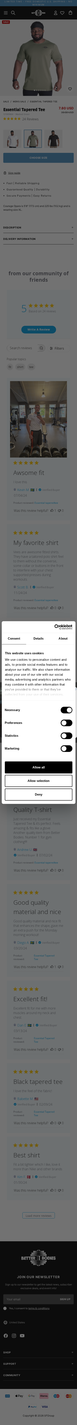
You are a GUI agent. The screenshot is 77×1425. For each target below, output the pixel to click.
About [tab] (63, 638)
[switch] (66, 723)
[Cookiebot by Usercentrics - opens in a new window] (54, 627)
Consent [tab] (14, 638)
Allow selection (38, 781)
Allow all (38, 767)
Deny (38, 794)
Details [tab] (38, 638)
